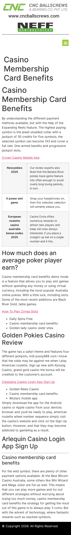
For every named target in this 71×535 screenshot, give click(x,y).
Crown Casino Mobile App (21, 157)
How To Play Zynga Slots (20, 311)
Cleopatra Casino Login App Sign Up (28, 382)
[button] (65, 43)
